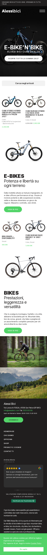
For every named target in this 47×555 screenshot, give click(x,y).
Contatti (9, 451)
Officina (8, 439)
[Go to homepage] (11, 10)
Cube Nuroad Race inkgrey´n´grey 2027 (33, 237)
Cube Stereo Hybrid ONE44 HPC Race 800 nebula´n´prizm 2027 (11, 113)
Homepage (9, 431)
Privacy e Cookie (12, 447)
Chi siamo (9, 435)
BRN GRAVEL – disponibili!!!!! (8, 237)
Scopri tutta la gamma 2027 (23, 58)
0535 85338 (28, 410)
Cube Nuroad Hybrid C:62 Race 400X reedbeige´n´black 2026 (35, 114)
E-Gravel (33, 120)
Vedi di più (13, 209)
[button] (42, 10)
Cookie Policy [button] (36, 543)
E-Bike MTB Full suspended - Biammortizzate (11, 122)
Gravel (4, 241)
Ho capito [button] (23, 549)
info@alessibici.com (11, 410)
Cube (4, 119)
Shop (6, 443)
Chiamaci (13, 420)
